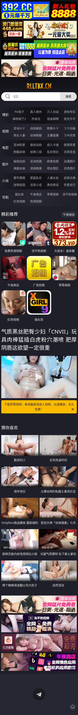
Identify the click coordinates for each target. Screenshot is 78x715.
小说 (5, 180)
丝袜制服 (36, 135)
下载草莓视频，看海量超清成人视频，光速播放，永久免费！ (39, 406)
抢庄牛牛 (70, 119)
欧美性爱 (70, 145)
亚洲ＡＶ (19, 128)
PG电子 (19, 112)
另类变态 (70, 152)
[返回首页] (72, 707)
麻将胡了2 (19, 119)
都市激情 (19, 178)
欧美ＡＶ (53, 128)
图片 (5, 164)
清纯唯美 (36, 168)
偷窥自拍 (19, 161)
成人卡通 (53, 145)
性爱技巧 (70, 185)
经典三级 (36, 152)
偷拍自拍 (36, 145)
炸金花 (36, 119)
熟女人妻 (19, 135)
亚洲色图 (36, 161)
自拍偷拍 (36, 128)
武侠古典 (70, 178)
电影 (5, 147)
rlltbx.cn (39, 86)
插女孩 (19, 194)
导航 (5, 197)
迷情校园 (19, 185)
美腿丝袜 (19, 168)
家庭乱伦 (36, 178)
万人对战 (53, 112)
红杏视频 (19, 201)
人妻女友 (53, 178)
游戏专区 (70, 112)
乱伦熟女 (53, 152)
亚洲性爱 (19, 145)
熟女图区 (53, 168)
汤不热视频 (69, 194)
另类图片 (70, 168)
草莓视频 (53, 194)
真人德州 (36, 112)
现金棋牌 (53, 119)
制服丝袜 (19, 152)
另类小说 (36, 185)
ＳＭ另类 (70, 135)
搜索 (68, 96)
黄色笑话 (53, 185)
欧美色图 (53, 161)
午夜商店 (36, 194)
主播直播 (53, 135)
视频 (5, 131)
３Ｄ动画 (70, 128)
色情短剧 (36, 201)
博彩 (5, 114)
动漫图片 (70, 161)
